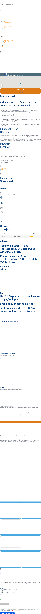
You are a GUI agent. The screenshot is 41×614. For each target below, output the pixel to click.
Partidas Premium (7, 26)
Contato (3, 27)
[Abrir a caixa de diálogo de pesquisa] (0, 51)
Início (3, 20)
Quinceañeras (7, 25)
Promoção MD (17, 610)
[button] (20, 35)
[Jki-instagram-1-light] (4, 6)
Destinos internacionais (8, 23)
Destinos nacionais (8, 22)
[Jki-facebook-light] (1, 6)
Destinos (3, 21)
